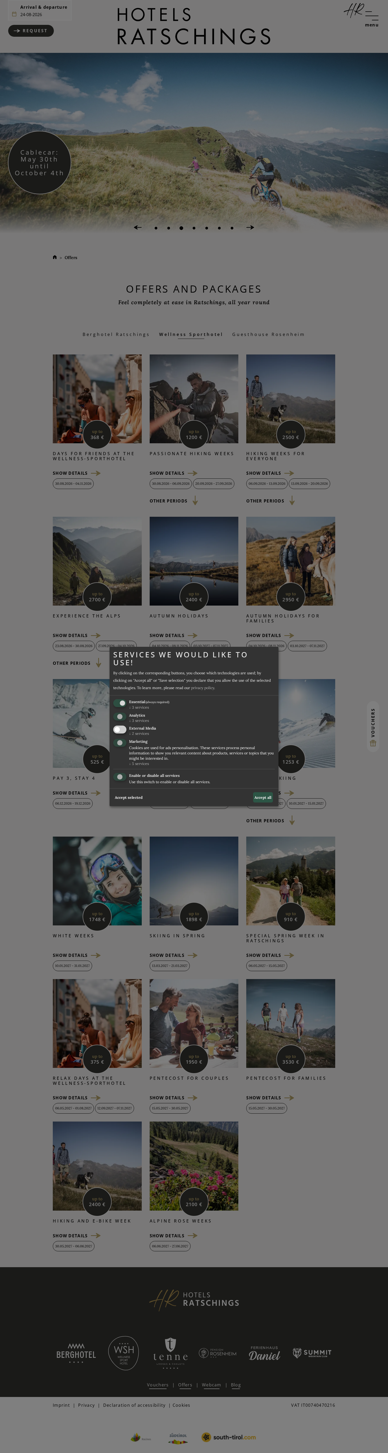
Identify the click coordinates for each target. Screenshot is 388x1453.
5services (139, 763)
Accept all (262, 797)
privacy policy (202, 687)
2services (139, 733)
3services (139, 707)
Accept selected (129, 797)
